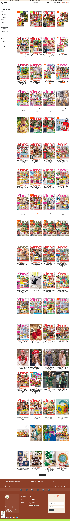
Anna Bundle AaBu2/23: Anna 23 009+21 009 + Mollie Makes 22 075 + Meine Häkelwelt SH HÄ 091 (36, 391)
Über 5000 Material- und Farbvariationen (13, 0)
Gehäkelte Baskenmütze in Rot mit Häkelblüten (36, 368)
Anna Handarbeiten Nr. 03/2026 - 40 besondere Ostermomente (23, 109)
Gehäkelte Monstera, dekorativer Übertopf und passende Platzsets (49, 469)
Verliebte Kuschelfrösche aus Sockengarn (49, 443)
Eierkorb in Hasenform (23, 134)
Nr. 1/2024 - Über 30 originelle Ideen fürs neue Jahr (22, 342)
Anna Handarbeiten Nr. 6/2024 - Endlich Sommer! (49, 291)
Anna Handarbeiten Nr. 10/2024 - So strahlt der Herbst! (36, 264)
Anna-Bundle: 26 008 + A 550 (62, 28)
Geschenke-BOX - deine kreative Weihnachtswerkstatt (63, 135)
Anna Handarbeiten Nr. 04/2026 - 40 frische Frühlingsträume (36, 82)
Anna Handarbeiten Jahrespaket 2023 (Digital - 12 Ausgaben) (63, 317)
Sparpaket (4, 32)
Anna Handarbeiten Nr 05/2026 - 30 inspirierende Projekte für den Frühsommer (23, 82)
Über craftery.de (23, 496)
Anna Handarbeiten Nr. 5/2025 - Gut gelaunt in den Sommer (49, 187)
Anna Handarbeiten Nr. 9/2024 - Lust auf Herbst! (49, 264)
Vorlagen (22, 503)
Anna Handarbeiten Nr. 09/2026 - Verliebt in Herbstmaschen (49, 29)
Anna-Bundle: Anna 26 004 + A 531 (49, 82)
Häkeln (2, 19)
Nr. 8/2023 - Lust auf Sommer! (36, 417)
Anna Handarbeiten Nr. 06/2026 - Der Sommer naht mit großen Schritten (49, 55)
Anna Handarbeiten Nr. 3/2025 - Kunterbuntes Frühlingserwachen (23, 213)
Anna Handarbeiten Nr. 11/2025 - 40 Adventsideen (23, 161)
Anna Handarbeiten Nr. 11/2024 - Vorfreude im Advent (23, 264)
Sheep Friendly (23, 498)
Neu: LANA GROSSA (48, 4)
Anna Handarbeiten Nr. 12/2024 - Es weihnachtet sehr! (63, 238)
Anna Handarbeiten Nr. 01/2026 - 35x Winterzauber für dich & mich (49, 109)
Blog (55, 2)
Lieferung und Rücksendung (34, 498)
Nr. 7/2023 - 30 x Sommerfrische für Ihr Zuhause (49, 418)
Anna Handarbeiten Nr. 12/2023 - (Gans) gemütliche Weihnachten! (49, 342)
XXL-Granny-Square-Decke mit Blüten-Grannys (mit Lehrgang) (23, 469)
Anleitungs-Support (32, 503)
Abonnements (4, 30)
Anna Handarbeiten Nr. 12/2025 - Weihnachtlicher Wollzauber (49, 135)
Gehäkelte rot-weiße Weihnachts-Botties (36, 342)
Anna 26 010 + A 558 (23, 28)
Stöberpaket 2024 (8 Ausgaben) (23, 237)
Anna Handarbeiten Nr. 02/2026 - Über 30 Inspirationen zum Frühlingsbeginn (36, 109)
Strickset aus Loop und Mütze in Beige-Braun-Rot (23, 368)
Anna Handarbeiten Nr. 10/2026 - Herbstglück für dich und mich (36, 29)
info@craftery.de (8, 500)
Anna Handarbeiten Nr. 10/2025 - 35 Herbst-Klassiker (36, 161)
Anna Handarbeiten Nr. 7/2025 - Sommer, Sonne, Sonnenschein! (23, 187)
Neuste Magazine (56, 4)
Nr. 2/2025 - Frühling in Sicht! (49, 212)
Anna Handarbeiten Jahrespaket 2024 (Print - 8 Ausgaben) (49, 238)
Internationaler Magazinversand (35, 0)
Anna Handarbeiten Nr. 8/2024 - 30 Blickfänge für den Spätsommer (63, 264)
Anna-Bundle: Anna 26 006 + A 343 (62, 55)
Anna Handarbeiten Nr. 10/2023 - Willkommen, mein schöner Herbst (23, 390)
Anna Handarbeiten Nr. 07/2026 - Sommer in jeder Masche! (36, 55)
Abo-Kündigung (32, 502)
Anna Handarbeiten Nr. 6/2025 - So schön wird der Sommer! (36, 187)
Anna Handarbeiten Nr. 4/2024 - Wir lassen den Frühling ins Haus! (23, 317)
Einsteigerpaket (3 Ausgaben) (62, 81)
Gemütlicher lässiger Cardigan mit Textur (49, 390)
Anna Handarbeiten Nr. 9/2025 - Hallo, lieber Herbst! (49, 161)
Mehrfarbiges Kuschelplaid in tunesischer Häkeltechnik (62, 109)
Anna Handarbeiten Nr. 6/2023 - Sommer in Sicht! (62, 443)
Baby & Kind (4, 15)
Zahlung (30, 500)
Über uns (47, 2)
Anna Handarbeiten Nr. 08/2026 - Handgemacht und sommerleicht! (23, 55)
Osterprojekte (4, 25)
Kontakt (58, 2)
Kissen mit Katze (36, 290)
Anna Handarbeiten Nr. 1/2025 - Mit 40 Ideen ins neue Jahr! (62, 213)
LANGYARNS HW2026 (65, 4)
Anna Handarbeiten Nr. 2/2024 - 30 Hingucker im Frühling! (49, 317)
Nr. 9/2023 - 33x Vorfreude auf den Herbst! (23, 418)
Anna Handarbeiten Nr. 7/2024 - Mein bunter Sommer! (23, 291)
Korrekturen (23, 502)
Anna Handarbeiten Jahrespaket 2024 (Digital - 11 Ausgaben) (36, 238)
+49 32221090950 (9, 501)
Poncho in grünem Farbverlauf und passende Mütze (62, 390)
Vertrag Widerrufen (34, 505)
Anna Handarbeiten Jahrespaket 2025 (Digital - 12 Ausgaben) (36, 135)
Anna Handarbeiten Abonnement (36, 212)
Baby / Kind (4, 22)
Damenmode (4, 13)
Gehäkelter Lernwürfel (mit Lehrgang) (63, 418)
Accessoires (4, 14)
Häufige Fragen (32, 499)
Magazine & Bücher (4, 27)
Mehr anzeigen (42, 474)
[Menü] (4, 511)
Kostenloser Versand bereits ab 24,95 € (57, 0)
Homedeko (4, 17)
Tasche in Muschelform (36, 442)
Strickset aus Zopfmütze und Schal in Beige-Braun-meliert (49, 368)
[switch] (3, 517)
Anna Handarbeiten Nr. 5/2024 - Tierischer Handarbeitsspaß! (62, 291)
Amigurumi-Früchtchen (23, 442)
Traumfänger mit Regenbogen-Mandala (62, 469)
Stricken (2, 11)
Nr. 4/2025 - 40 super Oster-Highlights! (62, 187)
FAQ (52, 2)
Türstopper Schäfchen (36, 468)
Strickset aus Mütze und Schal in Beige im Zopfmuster (62, 368)
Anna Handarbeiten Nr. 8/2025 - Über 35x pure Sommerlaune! (63, 161)
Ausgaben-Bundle (5, 31)
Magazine (4, 28)
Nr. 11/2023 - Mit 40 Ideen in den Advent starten (63, 342)
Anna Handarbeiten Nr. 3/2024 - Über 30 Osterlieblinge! (36, 317)
